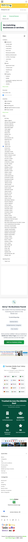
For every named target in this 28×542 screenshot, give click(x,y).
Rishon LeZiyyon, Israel (10, 155)
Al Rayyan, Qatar (9, 207)
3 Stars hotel (9, 67)
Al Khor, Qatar (8, 205)
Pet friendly (9, 101)
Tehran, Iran (8, 146)
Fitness (3, 486)
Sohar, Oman (8, 198)
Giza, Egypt (7, 131)
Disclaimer (3, 467)
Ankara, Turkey (8, 236)
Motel (7, 72)
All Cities (7, 118)
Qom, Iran (7, 141)
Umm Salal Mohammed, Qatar (12, 224)
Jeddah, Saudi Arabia (10, 229)
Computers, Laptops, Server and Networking (14, 81)
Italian (15, 391)
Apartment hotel (10, 65)
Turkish (22, 384)
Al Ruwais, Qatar (9, 208)
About (2, 457)
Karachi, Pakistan (9, 201)
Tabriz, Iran (7, 144)
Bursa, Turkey (8, 239)
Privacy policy (4, 465)
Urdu (22, 376)
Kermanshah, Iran (9, 138)
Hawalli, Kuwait (8, 181)
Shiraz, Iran (7, 143)
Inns (7, 61)
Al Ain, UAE (7, 248)
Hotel (7, 63)
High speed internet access (13, 107)
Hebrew (14, 380)
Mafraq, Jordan (8, 169)
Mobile (7, 78)
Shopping (8, 74)
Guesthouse (9, 70)
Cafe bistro (8, 48)
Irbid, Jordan (8, 165)
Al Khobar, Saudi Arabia (10, 226)
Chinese (22, 380)
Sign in (26, 2)
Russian (14, 384)
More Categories (5, 492)
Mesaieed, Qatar (9, 220)
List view (24, 10)
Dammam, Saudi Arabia (11, 227)
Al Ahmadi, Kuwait (9, 176)
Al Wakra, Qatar (8, 210)
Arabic (15, 376)
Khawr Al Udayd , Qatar (10, 217)
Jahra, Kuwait (8, 184)
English (7, 376)
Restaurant (8, 42)
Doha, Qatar (8, 214)
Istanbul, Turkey (8, 241)
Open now (7, 261)
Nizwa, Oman (8, 195)
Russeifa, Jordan (9, 170)
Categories (4, 459)
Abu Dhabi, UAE (8, 245)
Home (4, 16)
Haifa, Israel (7, 150)
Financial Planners (14, 16)
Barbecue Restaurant (11, 55)
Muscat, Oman (8, 193)
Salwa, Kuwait (8, 191)
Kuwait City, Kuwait (9, 186)
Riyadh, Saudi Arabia (10, 234)
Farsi (7, 380)
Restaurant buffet (10, 52)
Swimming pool (9, 105)
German (7, 391)
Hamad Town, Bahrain (10, 122)
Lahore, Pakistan (9, 203)
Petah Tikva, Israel (9, 153)
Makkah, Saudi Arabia (10, 233)
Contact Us (4, 473)
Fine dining (8, 46)
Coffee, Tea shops (10, 57)
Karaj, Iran (7, 136)
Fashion (8, 76)
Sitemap (3, 471)
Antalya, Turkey (8, 238)
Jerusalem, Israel (9, 151)
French (6, 387)
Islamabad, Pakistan (10, 200)
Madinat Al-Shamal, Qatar (11, 219)
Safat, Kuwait (8, 188)
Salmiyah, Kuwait (9, 189)
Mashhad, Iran (8, 139)
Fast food (8, 50)
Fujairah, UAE (8, 252)
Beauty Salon (4, 488)
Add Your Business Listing (14, 342)
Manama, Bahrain (9, 124)
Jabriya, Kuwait (8, 182)
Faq (2, 461)
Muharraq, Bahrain (9, 125)
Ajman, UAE (7, 246)
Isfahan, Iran (8, 134)
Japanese (23, 387)
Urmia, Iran (7, 148)
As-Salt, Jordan (8, 163)
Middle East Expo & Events (7, 469)
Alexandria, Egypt (9, 127)
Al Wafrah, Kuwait (9, 177)
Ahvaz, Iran (7, 132)
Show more (5, 86)
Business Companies (6, 490)
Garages (8, 103)
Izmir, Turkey (8, 243)
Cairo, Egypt (8, 129)
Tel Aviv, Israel (8, 157)
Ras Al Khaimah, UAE (10, 253)
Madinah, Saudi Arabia (10, 231)
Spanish (14, 387)
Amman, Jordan (9, 158)
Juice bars (8, 59)
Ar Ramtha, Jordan (9, 162)
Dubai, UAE (7, 250)
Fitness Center (9, 109)
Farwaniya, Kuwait (9, 179)
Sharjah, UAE (8, 255)
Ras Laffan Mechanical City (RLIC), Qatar (15, 222)
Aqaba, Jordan (8, 160)
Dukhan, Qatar (8, 215)
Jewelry (8, 84)
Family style (9, 44)
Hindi (7, 384)
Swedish (22, 391)
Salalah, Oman (8, 196)
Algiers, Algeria (8, 120)
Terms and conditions (6, 463)
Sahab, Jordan (8, 172)
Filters (4, 36)
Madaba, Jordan (9, 167)
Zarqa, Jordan (8, 174)
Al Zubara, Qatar (9, 212)
